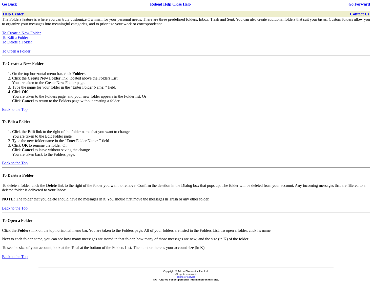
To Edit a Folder (15, 37)
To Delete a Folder (17, 42)
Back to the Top (15, 109)
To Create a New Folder (21, 33)
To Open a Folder (16, 51)
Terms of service (186, 276)
